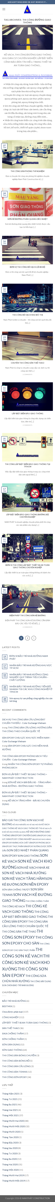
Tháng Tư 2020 (9, 1153)
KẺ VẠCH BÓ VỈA (35, 824)
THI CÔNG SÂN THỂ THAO (19, 931)
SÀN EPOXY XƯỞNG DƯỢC (35, 846)
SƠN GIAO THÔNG (29, 855)
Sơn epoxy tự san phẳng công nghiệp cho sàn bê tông (30, 699)
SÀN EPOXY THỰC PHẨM (13, 846)
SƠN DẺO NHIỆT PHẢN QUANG (28, 850)
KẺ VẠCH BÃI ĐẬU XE (21, 824)
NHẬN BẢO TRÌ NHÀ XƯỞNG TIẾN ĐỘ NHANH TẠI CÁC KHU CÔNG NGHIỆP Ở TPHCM (30, 689)
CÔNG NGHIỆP (10, 1017)
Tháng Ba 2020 (9, 1159)
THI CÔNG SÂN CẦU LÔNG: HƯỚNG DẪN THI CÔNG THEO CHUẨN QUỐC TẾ (27, 729)
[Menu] (4, 9)
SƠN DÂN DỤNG (11, 1044)
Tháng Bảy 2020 (10, 1142)
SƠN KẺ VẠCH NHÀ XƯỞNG (24, 873)
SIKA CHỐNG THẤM (13, 1033)
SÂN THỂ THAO (10, 1028)
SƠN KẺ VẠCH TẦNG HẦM (23, 878)
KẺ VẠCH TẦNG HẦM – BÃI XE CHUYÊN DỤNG (26, 802)
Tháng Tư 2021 (9, 1099)
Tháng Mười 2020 (11, 1131)
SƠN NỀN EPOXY (34, 884)
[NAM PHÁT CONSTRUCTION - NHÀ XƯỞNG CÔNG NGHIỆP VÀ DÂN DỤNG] (27, 9)
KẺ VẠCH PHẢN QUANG (16, 832)
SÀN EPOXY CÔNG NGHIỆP (19, 839)
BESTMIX (7, 1006)
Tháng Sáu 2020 (10, 1148)
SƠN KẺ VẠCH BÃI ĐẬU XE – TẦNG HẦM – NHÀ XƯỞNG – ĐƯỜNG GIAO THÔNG (27, 784)
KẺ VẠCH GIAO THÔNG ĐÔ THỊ (28, 828)
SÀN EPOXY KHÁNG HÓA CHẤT (15, 843)
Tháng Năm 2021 (10, 1093)
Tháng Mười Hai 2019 (13, 1175)
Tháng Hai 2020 (10, 1164)
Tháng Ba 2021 (9, 1104)
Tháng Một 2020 (10, 1169)
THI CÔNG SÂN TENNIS (14, 1071)
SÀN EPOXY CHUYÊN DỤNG (24, 835)
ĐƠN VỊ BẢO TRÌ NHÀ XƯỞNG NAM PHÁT (28, 657)
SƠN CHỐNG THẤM (13, 1039)
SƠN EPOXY (9, 855)
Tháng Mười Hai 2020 (13, 1120)
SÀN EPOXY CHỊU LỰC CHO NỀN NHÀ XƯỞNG (25, 747)
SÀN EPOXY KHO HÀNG (41, 839)
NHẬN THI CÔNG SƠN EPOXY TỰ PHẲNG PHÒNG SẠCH (27, 766)
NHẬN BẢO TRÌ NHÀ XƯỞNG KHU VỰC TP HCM (30, 666)
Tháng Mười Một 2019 (13, 1180)
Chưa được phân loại (12, 1011)
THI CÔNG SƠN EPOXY (14, 1077)
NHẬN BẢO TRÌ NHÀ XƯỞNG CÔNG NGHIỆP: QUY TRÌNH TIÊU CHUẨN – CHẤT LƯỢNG (28, 677)
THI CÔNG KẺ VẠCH (13, 906)
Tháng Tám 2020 (10, 1137)
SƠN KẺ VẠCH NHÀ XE (33, 867)
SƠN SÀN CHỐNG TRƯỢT (16, 889)
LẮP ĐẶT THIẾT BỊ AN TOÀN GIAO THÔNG (25, 1022)
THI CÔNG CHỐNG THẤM (37, 901)
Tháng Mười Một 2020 (13, 1126)
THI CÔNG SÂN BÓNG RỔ (15, 1060)
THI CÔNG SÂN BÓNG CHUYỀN (19, 1055)
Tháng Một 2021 (10, 1115)
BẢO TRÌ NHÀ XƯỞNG (14, 1000)
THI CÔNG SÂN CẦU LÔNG (16, 1066)
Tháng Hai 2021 (10, 1110)
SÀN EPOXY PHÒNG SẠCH (39, 843)
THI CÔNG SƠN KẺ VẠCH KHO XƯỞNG (26, 962)
